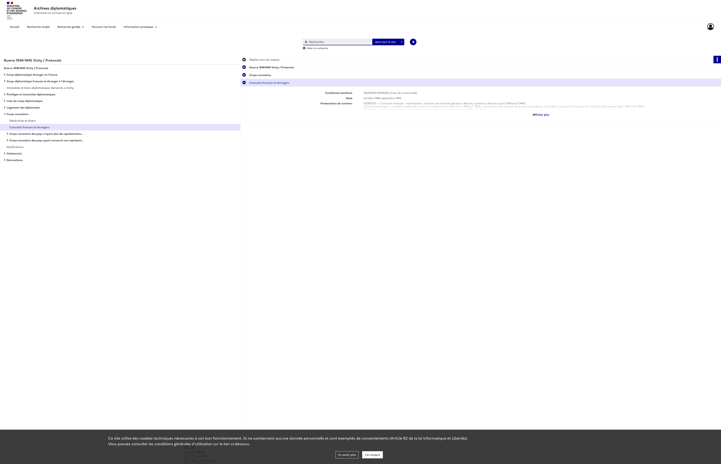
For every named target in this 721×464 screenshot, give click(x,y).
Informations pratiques (138, 27)
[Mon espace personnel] (710, 26)
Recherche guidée (68, 27)
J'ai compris (372, 454)
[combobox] (388, 42)
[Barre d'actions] (717, 59)
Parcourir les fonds (104, 27)
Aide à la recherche (317, 48)
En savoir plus (347, 454)
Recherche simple (38, 27)
